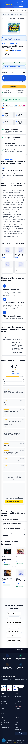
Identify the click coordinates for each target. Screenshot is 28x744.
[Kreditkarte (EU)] (15, 689)
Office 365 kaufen (14, 627)
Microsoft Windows (5, 696)
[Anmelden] (22, 10)
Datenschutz (17, 722)
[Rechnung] (3, 689)
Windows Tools (4, 703)
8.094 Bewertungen (17, 50)
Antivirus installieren (5, 727)
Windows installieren (5, 722)
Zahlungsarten (18, 699)
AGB (16, 724)
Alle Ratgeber (4, 720)
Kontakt (16, 703)
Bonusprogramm (18, 711)
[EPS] (9, 689)
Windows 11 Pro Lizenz (14, 613)
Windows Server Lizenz (14, 640)
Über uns (17, 720)
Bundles (2, 713)
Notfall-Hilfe (18, 706)
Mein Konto (17, 708)
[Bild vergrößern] (18, 32)
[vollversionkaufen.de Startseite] (8, 677)
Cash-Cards (3, 711)
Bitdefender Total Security (14, 631)
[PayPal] (3, 686)
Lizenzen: (4, 72)
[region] (14, 345)
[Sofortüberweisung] (9, 686)
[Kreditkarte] (15, 686)
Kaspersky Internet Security (14, 635)
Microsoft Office (4, 699)
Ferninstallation (18, 701)
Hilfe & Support (18, 696)
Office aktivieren (4, 724)
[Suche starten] (25, 14)
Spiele (2, 708)
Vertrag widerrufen (20, 733)
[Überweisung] (21, 686)
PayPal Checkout (14, 86)
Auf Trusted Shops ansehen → (14, 373)
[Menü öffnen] (2, 10)
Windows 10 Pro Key (14, 618)
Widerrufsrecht (18, 729)
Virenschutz (3, 701)
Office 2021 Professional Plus (14, 622)
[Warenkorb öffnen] (25, 10)
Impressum (17, 727)
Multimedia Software (5, 706)
